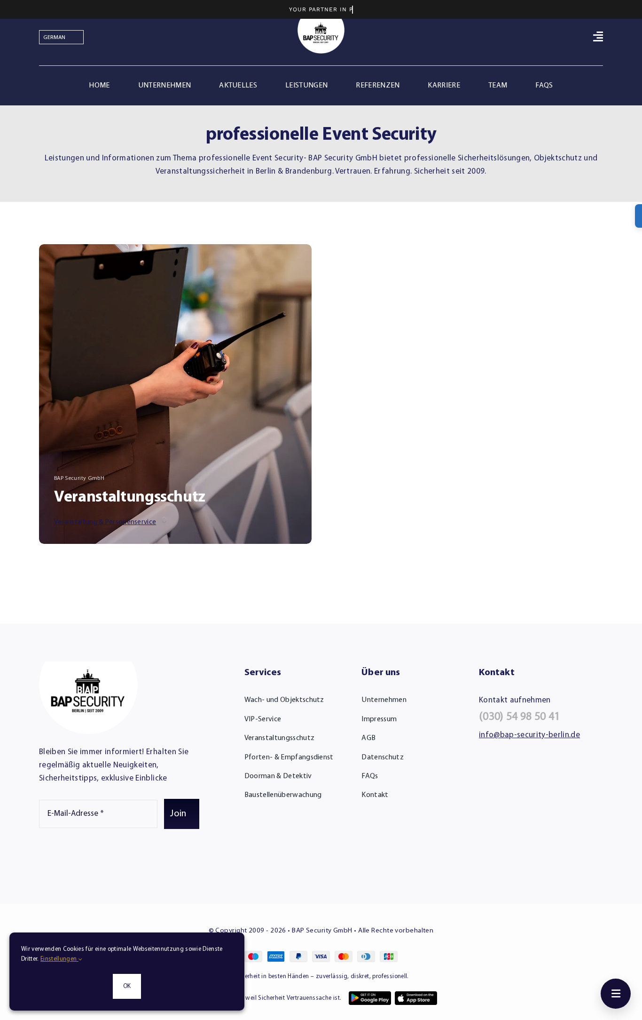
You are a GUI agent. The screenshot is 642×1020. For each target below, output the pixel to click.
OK (127, 986)
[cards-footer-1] (321, 955)
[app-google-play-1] (370, 995)
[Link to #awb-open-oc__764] (598, 36)
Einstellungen (59, 959)
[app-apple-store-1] (416, 995)
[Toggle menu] (616, 994)
